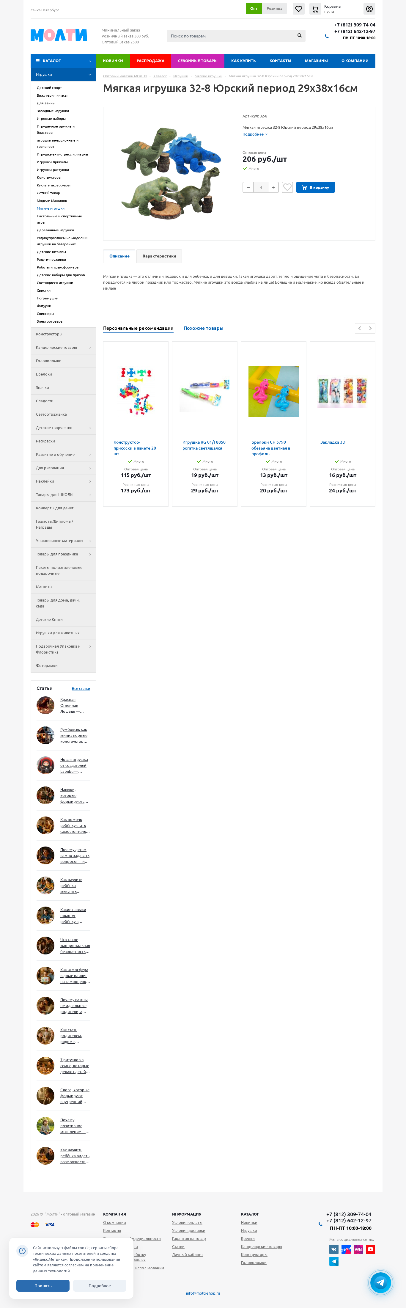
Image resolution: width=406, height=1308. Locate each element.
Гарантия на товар (189, 1238)
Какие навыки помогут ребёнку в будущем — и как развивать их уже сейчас (73, 915)
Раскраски (45, 441)
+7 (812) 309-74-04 (354, 24)
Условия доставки (188, 1230)
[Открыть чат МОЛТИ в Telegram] (380, 1282)
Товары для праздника (57, 554)
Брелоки (44, 374)
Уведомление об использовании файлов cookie (133, 1270)
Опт (254, 8)
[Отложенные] (299, 9)
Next (370, 328)
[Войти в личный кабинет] (369, 9)
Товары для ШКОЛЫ (54, 494)
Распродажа (150, 61)
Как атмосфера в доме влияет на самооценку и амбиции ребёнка (74, 976)
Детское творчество (54, 427)
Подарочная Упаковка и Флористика (58, 649)
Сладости (44, 401)
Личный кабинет (187, 1254)
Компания (114, 1214)
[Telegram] (334, 1261)
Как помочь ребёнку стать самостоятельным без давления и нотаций (75, 825)
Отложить (287, 187)
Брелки (248, 1238)
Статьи (178, 1246)
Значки (42, 387)
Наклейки (45, 481)
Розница (274, 8)
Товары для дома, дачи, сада (58, 603)
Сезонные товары (198, 61)
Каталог (52, 61)
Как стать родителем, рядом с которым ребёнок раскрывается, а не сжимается (75, 1036)
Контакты (280, 61)
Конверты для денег (54, 508)
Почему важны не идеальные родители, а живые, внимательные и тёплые (74, 1006)
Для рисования (50, 468)
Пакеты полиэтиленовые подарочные (59, 570)
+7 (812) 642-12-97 (354, 31)
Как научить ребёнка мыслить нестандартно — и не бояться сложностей (74, 885)
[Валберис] (358, 1249)
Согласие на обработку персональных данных (124, 1257)
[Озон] (346, 1249)
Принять (43, 1285)
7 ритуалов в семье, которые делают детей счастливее (74, 1066)
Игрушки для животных (58, 633)
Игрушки (44, 74)
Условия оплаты (187, 1222)
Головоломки (49, 361)
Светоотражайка (51, 414)
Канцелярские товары (56, 347)
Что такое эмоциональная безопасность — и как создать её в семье (75, 946)
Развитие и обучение (55, 454)
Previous (360, 328)
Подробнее (100, 1285)
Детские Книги (49, 619)
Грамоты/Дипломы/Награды (54, 524)
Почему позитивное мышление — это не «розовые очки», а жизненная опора (73, 1126)
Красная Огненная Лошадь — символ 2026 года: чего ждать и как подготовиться (74, 705)
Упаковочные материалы (59, 540)
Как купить (243, 61)
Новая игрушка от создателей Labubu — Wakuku (74, 765)
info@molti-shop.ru (203, 1293)
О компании (355, 61)
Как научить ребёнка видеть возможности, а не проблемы (74, 1156)
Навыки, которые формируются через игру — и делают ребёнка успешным (74, 795)
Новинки (113, 61)
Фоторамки (47, 665)
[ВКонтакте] (334, 1249)
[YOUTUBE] (370, 1249)
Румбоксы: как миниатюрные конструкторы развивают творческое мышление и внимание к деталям (73, 735)
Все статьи (81, 688)
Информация (187, 1214)
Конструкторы (49, 334)
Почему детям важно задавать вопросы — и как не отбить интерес (74, 855)
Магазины (316, 61)
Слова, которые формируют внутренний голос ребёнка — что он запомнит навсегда (74, 1096)
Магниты (44, 587)
